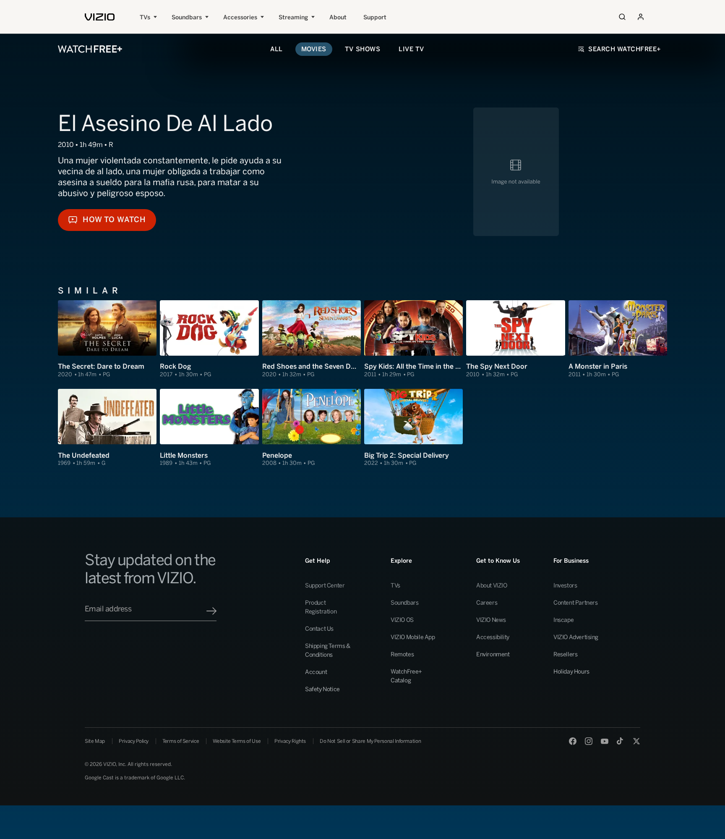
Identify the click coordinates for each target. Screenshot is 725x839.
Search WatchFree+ (624, 49)
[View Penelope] (311, 428)
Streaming (293, 17)
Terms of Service (180, 741)
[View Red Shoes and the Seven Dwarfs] (311, 339)
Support (374, 17)
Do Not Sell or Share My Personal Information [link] (370, 741)
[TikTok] (620, 741)
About (338, 17)
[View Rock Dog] (209, 339)
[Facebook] (572, 741)
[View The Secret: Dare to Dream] (107, 339)
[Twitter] (636, 741)
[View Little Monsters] (209, 428)
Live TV (411, 49)
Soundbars (187, 17)
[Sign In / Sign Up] (640, 16)
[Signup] (211, 611)
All (276, 49)
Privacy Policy (134, 741)
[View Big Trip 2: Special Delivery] (413, 428)
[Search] (622, 16)
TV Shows (362, 49)
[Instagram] (588, 741)
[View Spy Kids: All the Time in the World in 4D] (413, 339)
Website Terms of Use (237, 741)
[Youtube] (604, 741)
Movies (313, 49)
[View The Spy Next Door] (515, 339)
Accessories (240, 17)
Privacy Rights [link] (290, 741)
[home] (100, 17)
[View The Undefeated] (107, 428)
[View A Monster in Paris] (618, 339)
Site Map (95, 741)
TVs (145, 17)
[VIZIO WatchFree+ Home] (90, 49)
